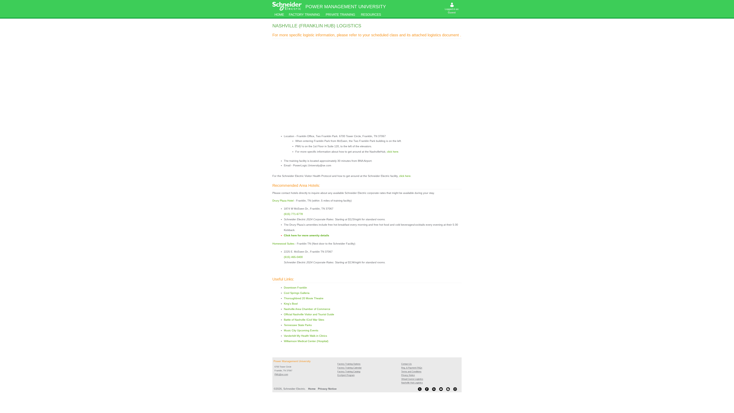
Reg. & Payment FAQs (411, 368)
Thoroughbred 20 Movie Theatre (303, 298)
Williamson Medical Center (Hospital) (306, 341)
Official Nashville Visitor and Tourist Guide (309, 314)
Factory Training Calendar (349, 368)
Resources (371, 14)
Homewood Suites (283, 243)
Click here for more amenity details (306, 235)
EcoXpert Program (346, 375)
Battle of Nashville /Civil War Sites (304, 319)
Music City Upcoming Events (301, 330)
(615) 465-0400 (293, 257)
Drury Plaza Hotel (283, 200)
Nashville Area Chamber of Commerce (307, 309)
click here (392, 151)
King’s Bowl (291, 303)
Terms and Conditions (411, 371)
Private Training (340, 14)
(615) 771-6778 (293, 213)
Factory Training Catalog (348, 371)
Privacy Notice (408, 375)
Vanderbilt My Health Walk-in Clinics (305, 335)
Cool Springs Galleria (296, 292)
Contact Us (406, 364)
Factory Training (304, 14)
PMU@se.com (281, 374)
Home (279, 14)
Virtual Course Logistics (412, 379)
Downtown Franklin (295, 287)
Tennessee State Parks (298, 325)
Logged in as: (452, 11)
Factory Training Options (349, 364)
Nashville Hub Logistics (412, 382)
